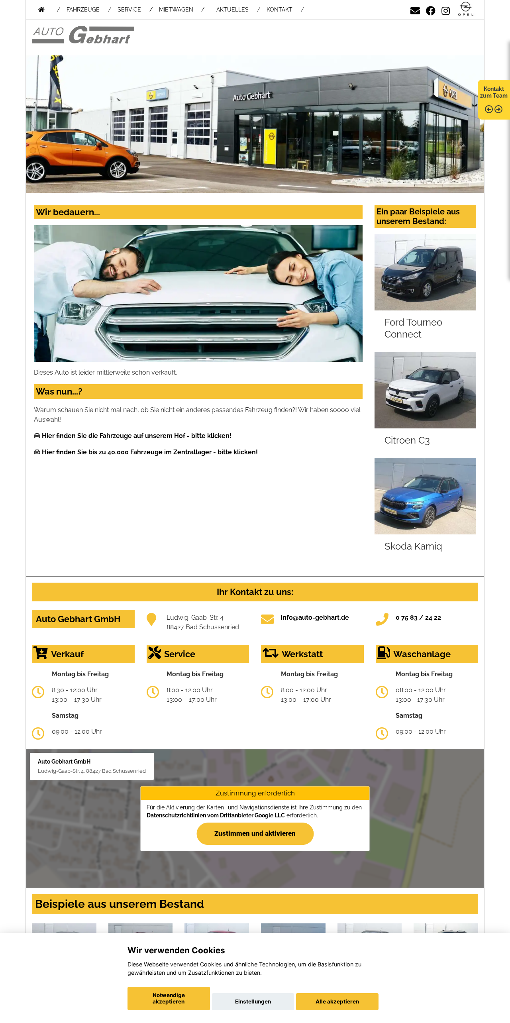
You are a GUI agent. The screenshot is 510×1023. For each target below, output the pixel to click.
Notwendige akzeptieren (169, 998)
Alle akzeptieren (337, 1001)
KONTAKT (279, 9)
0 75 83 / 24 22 (418, 617)
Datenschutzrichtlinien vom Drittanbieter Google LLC (216, 815)
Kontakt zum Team (494, 92)
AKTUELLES (232, 9)
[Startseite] (466, 9)
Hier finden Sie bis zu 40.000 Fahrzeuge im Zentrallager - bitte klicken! (150, 452)
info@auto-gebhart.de (315, 617)
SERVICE (129, 9)
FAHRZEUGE (83, 9)
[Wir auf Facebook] (430, 9)
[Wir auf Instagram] (445, 9)
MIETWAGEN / (181, 9)
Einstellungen (253, 1001)
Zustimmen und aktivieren (255, 833)
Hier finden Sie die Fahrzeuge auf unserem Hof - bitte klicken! (136, 436)
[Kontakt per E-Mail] (415, 9)
